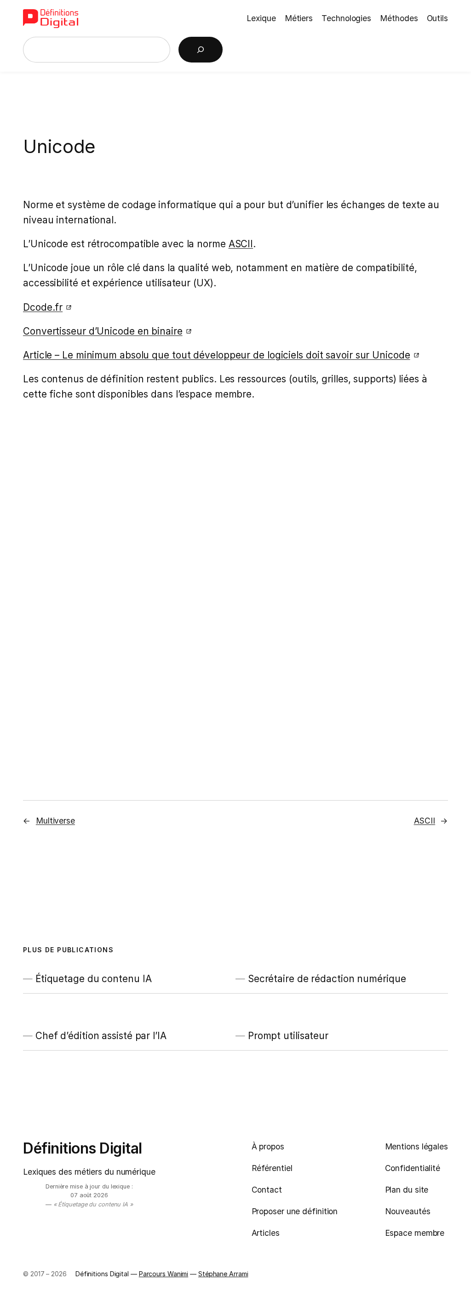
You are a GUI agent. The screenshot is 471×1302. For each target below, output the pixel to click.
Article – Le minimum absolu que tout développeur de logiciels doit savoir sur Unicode (216, 355)
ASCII (241, 244)
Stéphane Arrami (223, 1274)
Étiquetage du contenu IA (93, 978)
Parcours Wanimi (164, 1274)
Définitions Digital (82, 1148)
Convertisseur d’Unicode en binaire (103, 331)
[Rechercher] (200, 50)
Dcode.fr (43, 307)
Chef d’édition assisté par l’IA (101, 1035)
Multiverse (55, 820)
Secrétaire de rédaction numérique (327, 978)
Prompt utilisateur (288, 1035)
